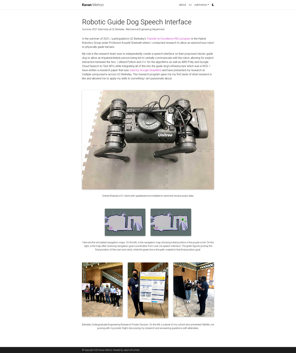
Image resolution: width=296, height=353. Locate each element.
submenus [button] (200, 4)
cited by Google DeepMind (145, 70)
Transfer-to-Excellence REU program (169, 38)
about (182, 4)
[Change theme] (212, 3)
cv (190, 4)
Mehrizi (93, 5)
